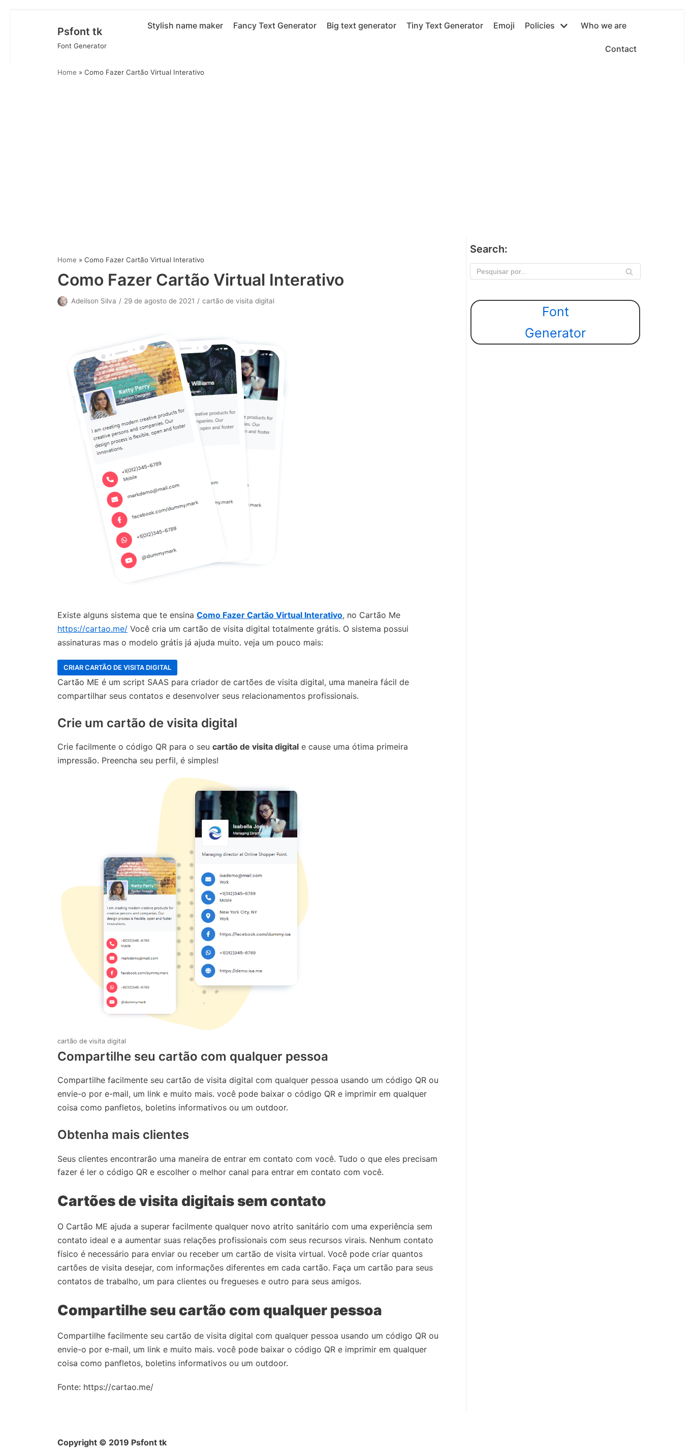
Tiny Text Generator (444, 25)
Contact (621, 49)
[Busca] (629, 271)
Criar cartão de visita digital (117, 667)
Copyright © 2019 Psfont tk (112, 1442)
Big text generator (361, 25)
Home (67, 72)
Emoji (504, 25)
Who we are (603, 25)
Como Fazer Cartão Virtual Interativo (269, 615)
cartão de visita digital (238, 301)
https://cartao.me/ (92, 629)
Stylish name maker (185, 25)
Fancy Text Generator (275, 25)
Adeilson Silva (93, 301)
